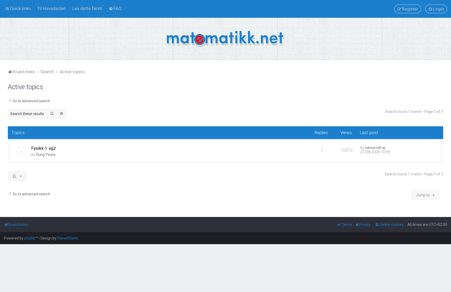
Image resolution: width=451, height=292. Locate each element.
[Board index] (225, 39)
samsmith (373, 148)
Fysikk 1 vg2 (43, 148)
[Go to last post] (384, 148)
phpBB (29, 238)
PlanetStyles (67, 238)
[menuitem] (51, 8)
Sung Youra (45, 154)
